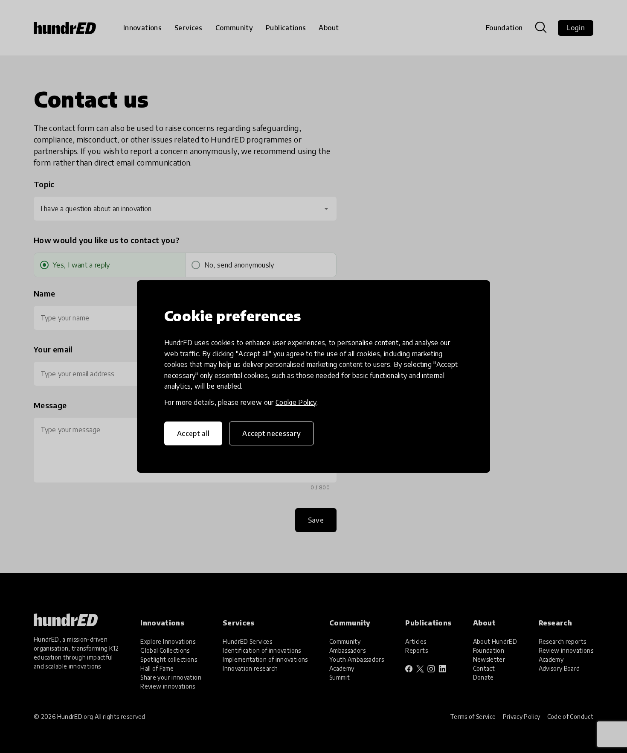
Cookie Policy (296, 402)
